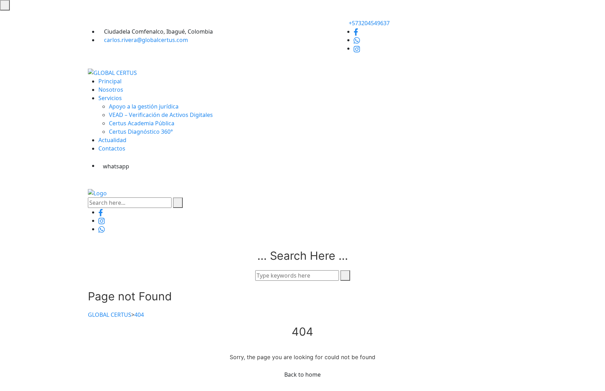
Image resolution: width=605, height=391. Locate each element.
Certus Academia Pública (141, 123)
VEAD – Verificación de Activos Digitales (161, 115)
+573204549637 (368, 23)
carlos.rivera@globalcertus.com (146, 40)
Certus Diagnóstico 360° (141, 131)
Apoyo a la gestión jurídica (144, 106)
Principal (109, 81)
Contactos (111, 148)
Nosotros (110, 89)
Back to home (302, 374)
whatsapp (116, 166)
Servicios (110, 98)
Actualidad (112, 140)
